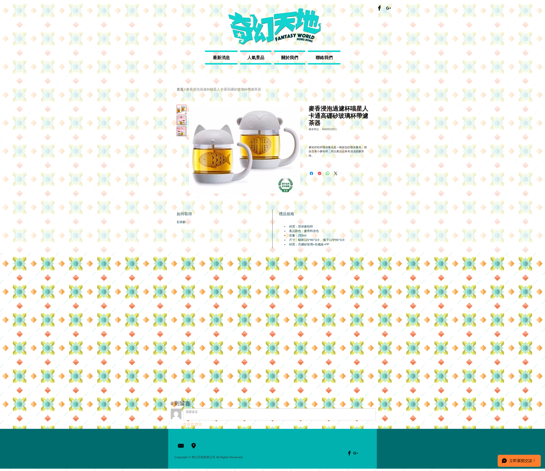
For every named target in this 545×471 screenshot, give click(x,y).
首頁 (180, 89)
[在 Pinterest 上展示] (319, 173)
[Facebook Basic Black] (379, 8)
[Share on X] (335, 173)
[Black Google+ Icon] (388, 8)
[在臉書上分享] (311, 173)
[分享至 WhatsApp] (327, 173)
